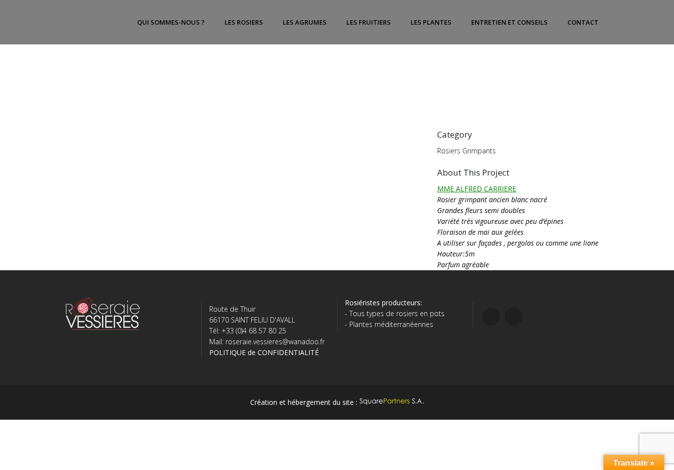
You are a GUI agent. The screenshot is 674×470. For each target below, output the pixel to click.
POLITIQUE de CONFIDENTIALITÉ (264, 352)
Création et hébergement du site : (304, 402)
